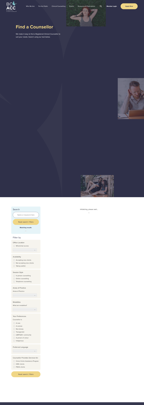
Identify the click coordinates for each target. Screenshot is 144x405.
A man (18, 323)
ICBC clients (20, 364)
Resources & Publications (86, 6)
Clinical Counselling (58, 6)
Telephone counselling (23, 281)
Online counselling (22, 278)
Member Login (112, 6)
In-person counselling (23, 276)
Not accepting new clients (25, 263)
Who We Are (30, 6)
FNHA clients (20, 367)
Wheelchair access (22, 246)
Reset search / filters (26, 222)
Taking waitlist (20, 266)
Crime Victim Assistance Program (27, 361)
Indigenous (20, 341)
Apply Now (129, 6)
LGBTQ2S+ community (23, 335)
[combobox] (25, 250)
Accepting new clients (23, 260)
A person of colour (22, 338)
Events (71, 6)
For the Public (43, 6)
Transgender (20, 332)
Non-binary (19, 329)
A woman (19, 326)
